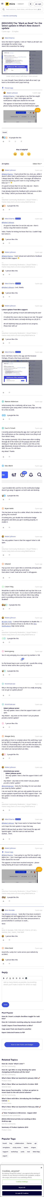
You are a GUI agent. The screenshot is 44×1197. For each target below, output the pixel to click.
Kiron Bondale (10, 910)
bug (11, 1143)
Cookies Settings (22, 1182)
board (5, 132)
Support (5, 1152)
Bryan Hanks (9, 508)
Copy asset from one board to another (16, 1029)
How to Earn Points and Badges (22, 1045)
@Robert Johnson (8, 222)
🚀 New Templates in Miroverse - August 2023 (19, 1113)
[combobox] (22, 9)
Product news (6, 1081)
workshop (14, 1152)
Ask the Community (10, 16)
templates (6, 1147)
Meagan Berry (10, 736)
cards (22, 1152)
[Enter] (3, 9)
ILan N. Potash (10, 428)
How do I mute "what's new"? (13, 1064)
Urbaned (8, 564)
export (5, 1156)
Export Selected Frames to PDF (13, 1032)
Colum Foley (9, 587)
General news (6, 1087)
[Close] (41, 1167)
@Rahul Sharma (8, 96)
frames (29, 1143)
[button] (2, 4)
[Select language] (30, 4)
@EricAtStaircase (8, 786)
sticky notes (17, 1147)
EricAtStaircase (10, 684)
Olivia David (9, 948)
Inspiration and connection (11, 1115)
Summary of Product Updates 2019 (15, 1127)
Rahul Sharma (9, 38)
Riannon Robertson (11, 401)
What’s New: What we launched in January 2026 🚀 (21, 1078)
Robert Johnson (12, 93)
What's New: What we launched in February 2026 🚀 (21, 1107)
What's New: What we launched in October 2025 (20, 1084)
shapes (33, 1147)
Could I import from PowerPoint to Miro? (17, 1025)
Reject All (22, 1187)
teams (26, 1147)
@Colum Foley (7, 622)
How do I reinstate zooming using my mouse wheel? (22, 1022)
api (35, 1143)
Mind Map (36, 1152)
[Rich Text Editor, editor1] (22, 990)
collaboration (19, 1143)
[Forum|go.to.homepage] (14, 4)
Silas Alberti (9, 466)
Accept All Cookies (21, 1193)
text (28, 1152)
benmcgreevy (9, 651)
